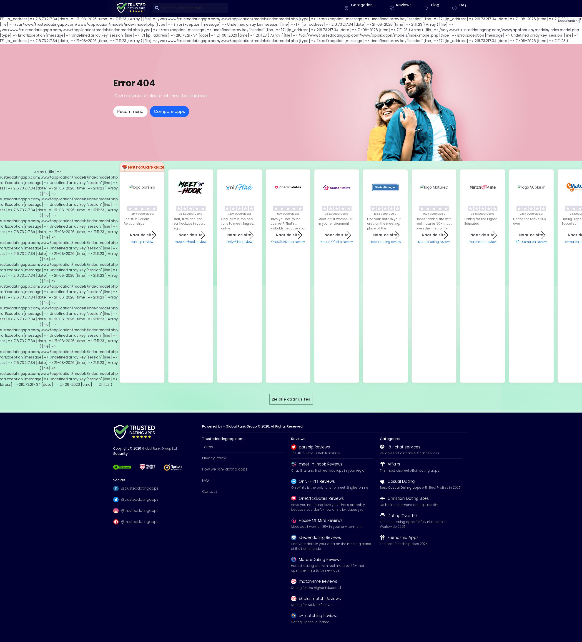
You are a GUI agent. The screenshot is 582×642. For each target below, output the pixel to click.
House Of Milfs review (337, 242)
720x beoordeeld (239, 214)
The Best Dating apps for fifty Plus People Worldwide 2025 (413, 524)
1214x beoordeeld (142, 214)
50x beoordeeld (288, 214)
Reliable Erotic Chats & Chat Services (409, 453)
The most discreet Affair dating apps (409, 470)
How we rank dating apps (224, 469)
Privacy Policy (214, 458)
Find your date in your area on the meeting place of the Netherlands (331, 546)
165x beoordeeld (385, 214)
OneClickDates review (288, 242)
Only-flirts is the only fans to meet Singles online (329, 487)
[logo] (131, 7)
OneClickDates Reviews (321, 498)
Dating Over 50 (402, 515)
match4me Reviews (318, 581)
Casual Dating (401, 481)
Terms (207, 447)
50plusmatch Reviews (320, 598)
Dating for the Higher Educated (316, 587)
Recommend (130, 111)
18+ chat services (404, 447)
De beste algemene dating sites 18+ (409, 505)
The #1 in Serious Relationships (315, 453)
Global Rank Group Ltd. (160, 448)
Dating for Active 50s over (312, 604)
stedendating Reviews (320, 537)
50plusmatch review (531, 242)
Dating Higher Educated (310, 622)
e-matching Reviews (319, 615)
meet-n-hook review (190, 242)
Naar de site (142, 235)
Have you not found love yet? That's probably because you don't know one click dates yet (328, 507)
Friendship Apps (403, 537)
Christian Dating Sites (408, 498)
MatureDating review (434, 242)
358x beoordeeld (336, 214)
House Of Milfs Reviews (321, 520)
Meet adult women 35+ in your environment (326, 526)
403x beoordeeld (434, 214)
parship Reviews (314, 447)
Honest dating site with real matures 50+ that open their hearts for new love (327, 568)
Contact (209, 491)
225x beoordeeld (531, 214)
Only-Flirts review (239, 242)
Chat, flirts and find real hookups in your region (328, 470)
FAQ (205, 480)
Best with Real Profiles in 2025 (420, 487)
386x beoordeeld (190, 214)
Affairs (394, 464)
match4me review (483, 242)
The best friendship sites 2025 (404, 544)
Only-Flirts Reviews (317, 481)
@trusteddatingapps (139, 488)
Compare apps (169, 111)
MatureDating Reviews (320, 559)
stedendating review (385, 242)
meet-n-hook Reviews (320, 464)
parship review (142, 242)
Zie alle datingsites (291, 399)
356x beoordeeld (482, 214)
